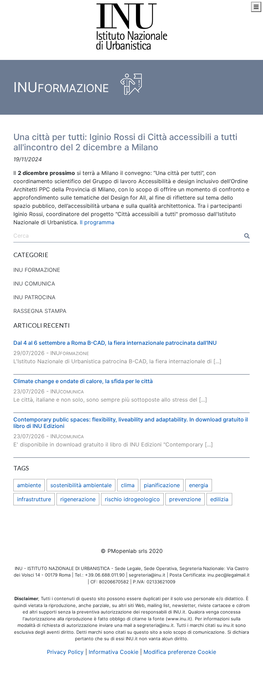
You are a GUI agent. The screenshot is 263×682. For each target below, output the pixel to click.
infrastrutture (34, 499)
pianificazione (162, 485)
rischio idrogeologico (132, 499)
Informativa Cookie (113, 651)
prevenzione (185, 499)
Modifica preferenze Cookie (179, 651)
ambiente (29, 485)
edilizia (219, 499)
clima (128, 485)
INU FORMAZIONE (36, 269)
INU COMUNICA (34, 283)
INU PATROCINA (34, 297)
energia (198, 485)
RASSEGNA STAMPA (39, 310)
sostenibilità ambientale (81, 485)
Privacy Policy (65, 651)
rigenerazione (78, 499)
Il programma (97, 222)
